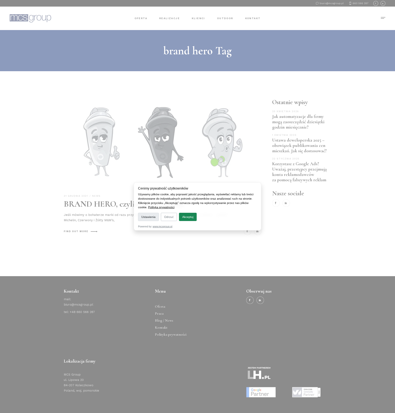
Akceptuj (187, 217)
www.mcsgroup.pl (162, 226)
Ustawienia (148, 217)
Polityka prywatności (161, 207)
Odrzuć (169, 217)
